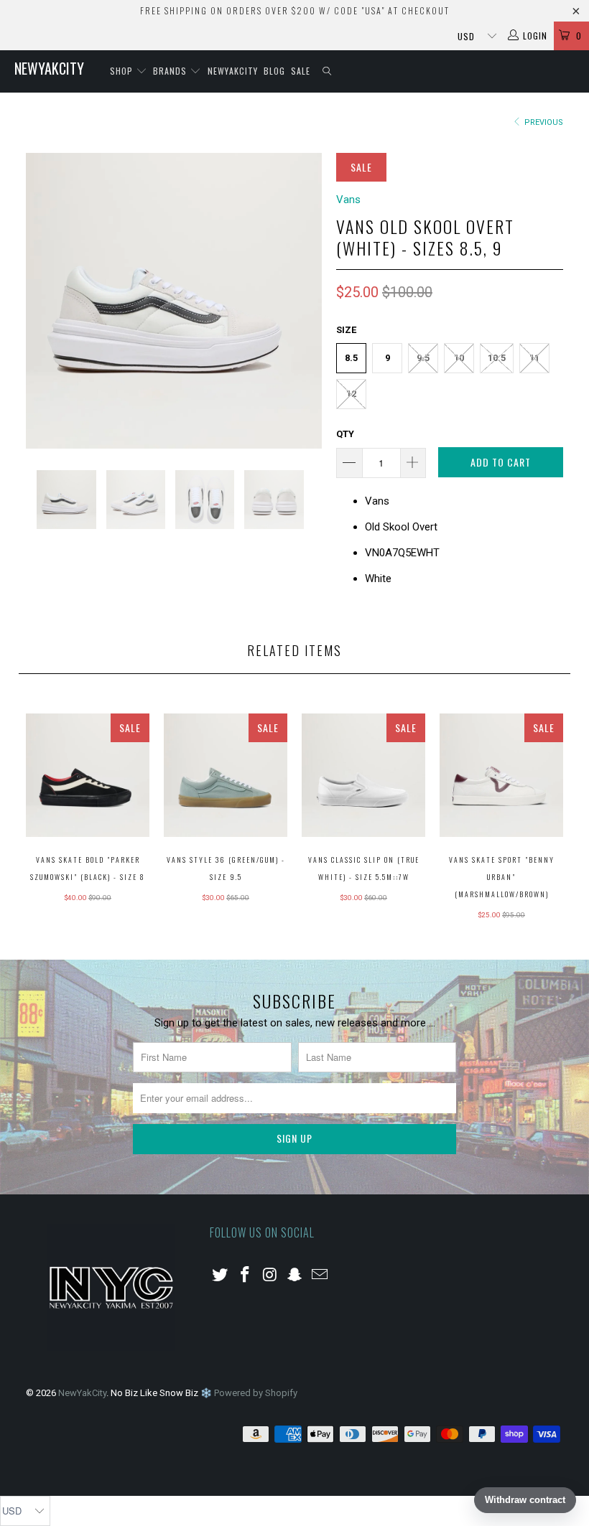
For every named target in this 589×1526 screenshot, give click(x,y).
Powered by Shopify (255, 1392)
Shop (123, 71)
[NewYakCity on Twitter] (220, 1275)
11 (534, 357)
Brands (171, 71)
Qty (345, 434)
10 (459, 357)
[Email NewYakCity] (320, 1275)
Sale (300, 71)
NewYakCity (49, 68)
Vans (348, 199)
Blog (274, 71)
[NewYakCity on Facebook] (245, 1275)
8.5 (351, 357)
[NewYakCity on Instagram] (270, 1275)
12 (351, 393)
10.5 (497, 357)
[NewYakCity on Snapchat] (295, 1275)
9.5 (423, 357)
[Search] (327, 71)
